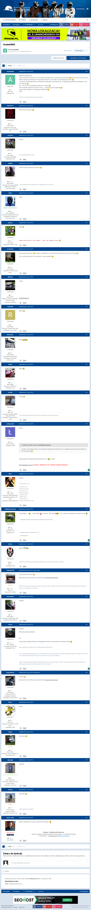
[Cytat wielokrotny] (20, 102)
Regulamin (34, 20)
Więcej (45, 20)
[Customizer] (88, 9)
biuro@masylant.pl (53, 836)
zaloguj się (59, 856)
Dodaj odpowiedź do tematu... (22, 863)
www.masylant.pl (65, 836)
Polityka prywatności (6, 907)
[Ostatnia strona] (14, 66)
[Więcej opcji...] (86, 71)
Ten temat (80, 20)
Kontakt (15, 907)
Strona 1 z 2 (21, 65)
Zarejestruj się (80, 9)
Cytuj (24, 102)
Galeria (23, 20)
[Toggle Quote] (21, 445)
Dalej (10, 65)
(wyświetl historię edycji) (51, 577)
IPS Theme (4, 905)
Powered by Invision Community (80, 907)
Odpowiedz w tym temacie (78, 58)
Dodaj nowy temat (58, 58)
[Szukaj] (87, 20)
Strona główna (10, 20)
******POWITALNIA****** (24, 51)
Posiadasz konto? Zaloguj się (65, 9)
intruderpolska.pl (24, 298)
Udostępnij (68, 50)
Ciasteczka (22, 907)
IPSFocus (11, 905)
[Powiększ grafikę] (70, 77)
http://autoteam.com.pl (26, 465)
